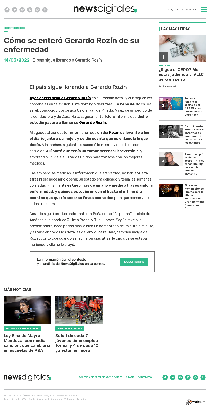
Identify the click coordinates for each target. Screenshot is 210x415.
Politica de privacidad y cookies (100, 377)
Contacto (144, 377)
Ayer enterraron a (60, 98)
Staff (130, 377)
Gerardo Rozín (92, 122)
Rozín (114, 132)
